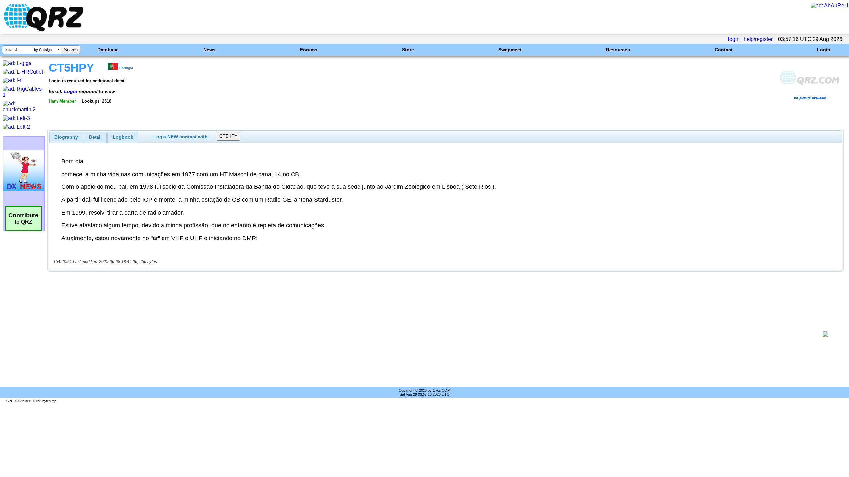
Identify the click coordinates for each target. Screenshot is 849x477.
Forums (308, 49)
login (734, 39)
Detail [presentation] (95, 137)
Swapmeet (510, 49)
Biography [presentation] (66, 137)
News (209, 49)
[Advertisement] (433, 334)
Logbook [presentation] (123, 137)
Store (408, 49)
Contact (724, 49)
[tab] (66, 137)
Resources (618, 49)
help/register (758, 39)
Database (108, 49)
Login (823, 49)
